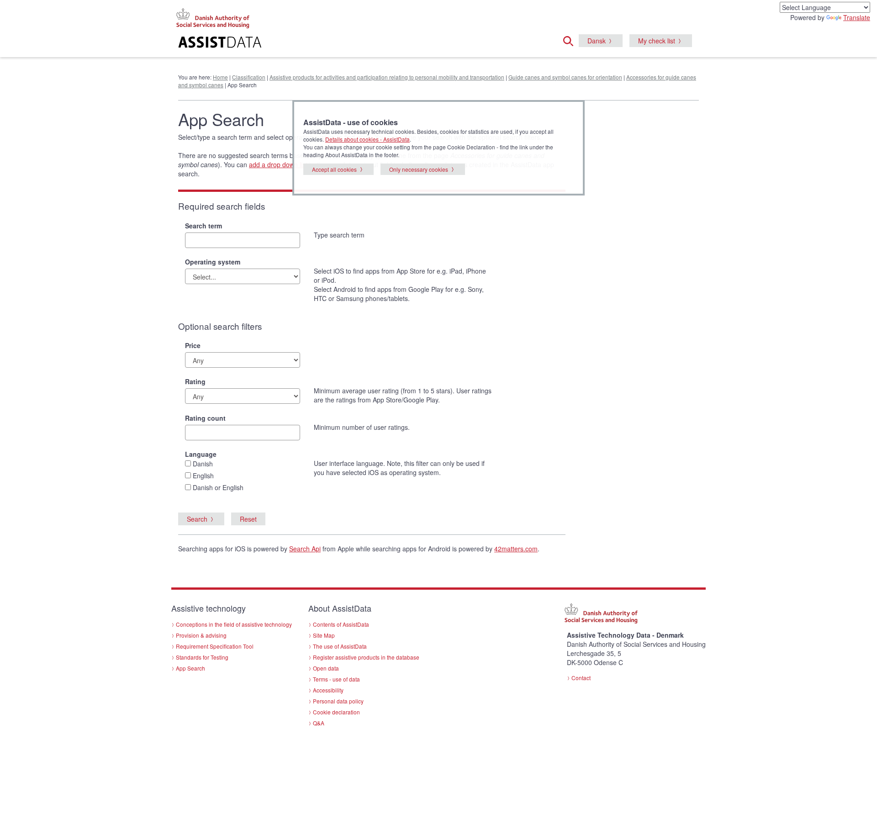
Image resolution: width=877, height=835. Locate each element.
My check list (656, 40)
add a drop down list (278, 164)
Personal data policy (338, 701)
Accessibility (328, 690)
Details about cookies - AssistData (367, 139)
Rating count (205, 418)
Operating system (212, 261)
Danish (203, 463)
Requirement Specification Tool (215, 646)
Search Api (305, 548)
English (203, 475)
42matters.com (516, 548)
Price (193, 345)
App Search (190, 668)
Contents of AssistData (341, 624)
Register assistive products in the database (366, 657)
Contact (581, 678)
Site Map (324, 635)
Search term (203, 225)
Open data (326, 668)
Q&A (318, 723)
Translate (856, 17)
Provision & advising (201, 635)
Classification (248, 77)
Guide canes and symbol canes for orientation (565, 77)
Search (197, 518)
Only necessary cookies (418, 169)
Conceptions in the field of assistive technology (234, 624)
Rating (195, 381)
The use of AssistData (340, 646)
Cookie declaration (336, 712)
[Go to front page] (327, 43)
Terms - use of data (336, 679)
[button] (571, 39)
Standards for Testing (202, 657)
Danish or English (218, 487)
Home (220, 77)
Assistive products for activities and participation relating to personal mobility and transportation (386, 77)
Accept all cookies (334, 169)
